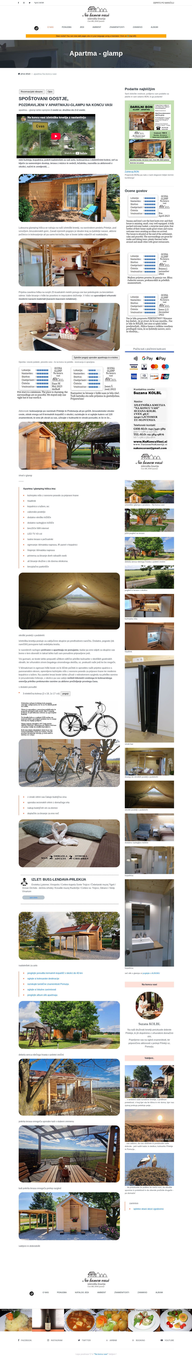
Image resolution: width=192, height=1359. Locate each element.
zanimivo (137, 27)
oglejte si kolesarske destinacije (43, 978)
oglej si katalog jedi (49, 1326)
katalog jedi (82, 1292)
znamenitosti (117, 27)
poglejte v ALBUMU (151, 973)
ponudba (66, 27)
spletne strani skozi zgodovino (149, 1209)
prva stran (25, 74)
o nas (52, 27)
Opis (50, 91)
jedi (82, 27)
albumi (154, 27)
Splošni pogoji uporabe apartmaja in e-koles (96, 357)
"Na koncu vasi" (101, 1354)
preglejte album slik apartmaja (42, 995)
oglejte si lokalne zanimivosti (41, 989)
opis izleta (33, 898)
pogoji (65, 693)
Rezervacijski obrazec (32, 91)
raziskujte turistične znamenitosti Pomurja (48, 984)
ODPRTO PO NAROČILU (163, 3)
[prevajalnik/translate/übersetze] (128, 36)
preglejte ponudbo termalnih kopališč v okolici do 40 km (55, 973)
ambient (96, 27)
